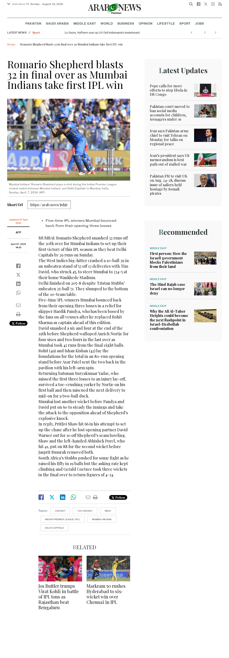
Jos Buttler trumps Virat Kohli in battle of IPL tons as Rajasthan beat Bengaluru (58, 596)
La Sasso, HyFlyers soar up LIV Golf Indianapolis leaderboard (102, 32)
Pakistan (33, 23)
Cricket (60, 510)
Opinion (146, 23)
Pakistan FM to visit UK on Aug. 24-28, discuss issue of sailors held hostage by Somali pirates (168, 185)
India (108, 510)
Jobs (199, 23)
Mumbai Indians (102, 519)
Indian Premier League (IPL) (62, 519)
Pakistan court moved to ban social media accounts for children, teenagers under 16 (170, 113)
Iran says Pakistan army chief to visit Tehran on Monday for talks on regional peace (169, 137)
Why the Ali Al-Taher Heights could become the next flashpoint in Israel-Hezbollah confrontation (169, 320)
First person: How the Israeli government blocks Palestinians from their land (168, 260)
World (106, 23)
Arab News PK (21, 4)
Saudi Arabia (57, 23)
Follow (20, 323)
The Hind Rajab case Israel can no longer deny (167, 288)
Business (125, 23)
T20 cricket (85, 510)
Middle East (84, 23)
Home (11, 44)
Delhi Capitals (54, 527)
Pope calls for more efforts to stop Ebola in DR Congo (168, 90)
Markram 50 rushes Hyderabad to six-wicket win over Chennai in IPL (106, 594)
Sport (185, 23)
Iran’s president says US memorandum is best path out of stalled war (169, 159)
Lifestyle (166, 23)
